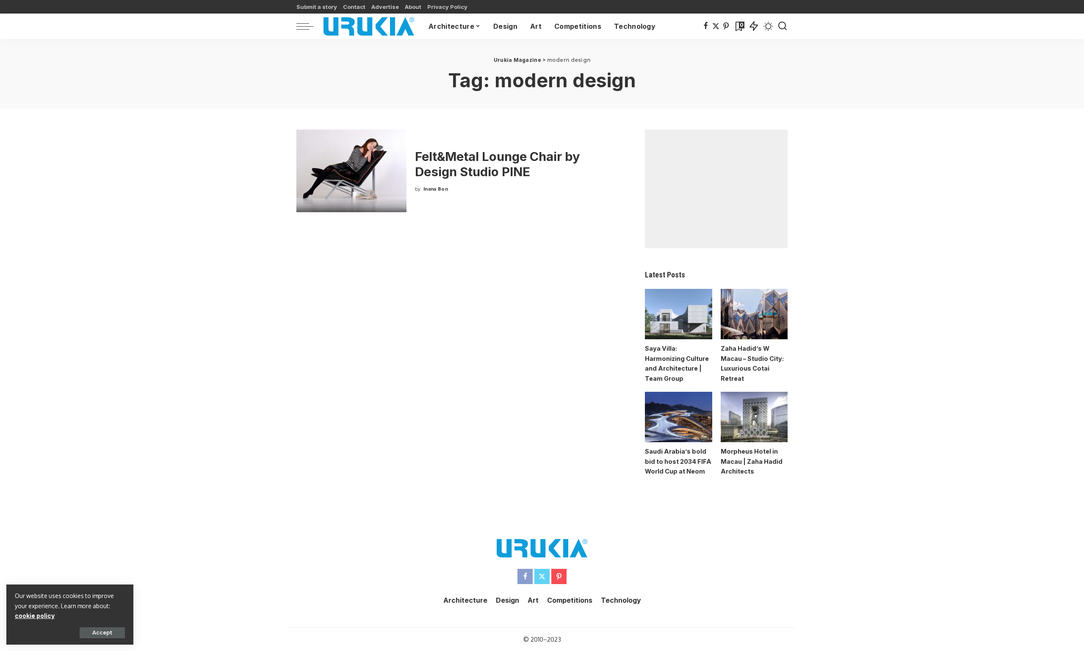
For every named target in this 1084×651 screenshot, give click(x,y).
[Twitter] (715, 26)
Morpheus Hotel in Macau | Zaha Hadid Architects (752, 461)
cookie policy (35, 615)
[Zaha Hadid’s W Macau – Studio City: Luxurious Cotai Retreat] (754, 314)
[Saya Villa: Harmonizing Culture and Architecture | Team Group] (678, 314)
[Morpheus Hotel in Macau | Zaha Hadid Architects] (754, 417)
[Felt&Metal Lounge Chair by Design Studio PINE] (351, 171)
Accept (102, 632)
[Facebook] (705, 26)
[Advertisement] (716, 189)
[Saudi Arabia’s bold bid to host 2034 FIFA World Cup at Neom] (678, 417)
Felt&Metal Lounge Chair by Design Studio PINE (497, 164)
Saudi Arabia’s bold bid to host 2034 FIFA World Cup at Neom (678, 461)
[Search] (782, 26)
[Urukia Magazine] (369, 26)
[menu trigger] (309, 26)
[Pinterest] (726, 26)
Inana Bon (435, 189)
